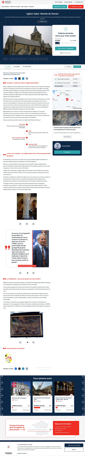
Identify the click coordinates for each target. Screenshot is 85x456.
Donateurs (57, 44)
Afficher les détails (21, 453)
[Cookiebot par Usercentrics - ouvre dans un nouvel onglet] (8, 453)
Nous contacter (69, 2)
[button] (26, 223)
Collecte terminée (13, 59)
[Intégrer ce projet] (27, 78)
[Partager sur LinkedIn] (23, 78)
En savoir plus (67, 136)
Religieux (6, 59)
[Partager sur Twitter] (19, 78)
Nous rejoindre (59, 2)
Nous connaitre (5, 6)
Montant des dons (58, 38)
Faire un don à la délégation (65, 48)
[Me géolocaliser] (50, 430)
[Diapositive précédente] (20, 224)
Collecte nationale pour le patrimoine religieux (38, 59)
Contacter (67, 152)
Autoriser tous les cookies (74, 445)
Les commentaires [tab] (27, 66)
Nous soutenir (24, 6)
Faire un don (77, 66)
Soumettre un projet (59, 6)
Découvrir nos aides (15, 6)
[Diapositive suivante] (33, 224)
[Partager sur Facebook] (15, 78)
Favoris (69, 66)
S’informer (31, 6)
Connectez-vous (79, 2)
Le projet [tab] (8, 66)
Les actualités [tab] (16, 66)
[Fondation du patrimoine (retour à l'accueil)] (6, 2)
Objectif (73, 40)
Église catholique (23, 59)
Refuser (74, 449)
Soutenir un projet (77, 6)
